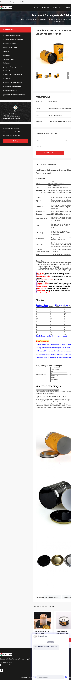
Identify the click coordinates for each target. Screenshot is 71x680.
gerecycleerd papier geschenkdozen (13, 67)
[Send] (66, 677)
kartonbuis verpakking (52, 597)
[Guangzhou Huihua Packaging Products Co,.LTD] (6, 7)
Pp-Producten (7, 78)
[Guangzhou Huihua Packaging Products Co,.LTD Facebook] (1, 670)
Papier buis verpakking (9, 43)
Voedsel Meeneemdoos (10, 90)
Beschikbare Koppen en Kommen (12, 82)
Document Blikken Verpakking (12, 35)
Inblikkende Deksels (9, 59)
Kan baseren (6, 63)
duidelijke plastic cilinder (10, 47)
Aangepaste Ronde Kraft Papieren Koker (42, 632)
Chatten (15, 141)
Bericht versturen (50, 153)
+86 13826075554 (19, 132)
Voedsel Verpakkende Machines (12, 74)
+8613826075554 (15, 135)
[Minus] (66, 636)
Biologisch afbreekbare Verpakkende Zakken (14, 95)
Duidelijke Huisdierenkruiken (11, 71)
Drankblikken (6, 55)
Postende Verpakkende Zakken (12, 86)
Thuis (22, 19)
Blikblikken (6, 51)
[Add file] (34, 677)
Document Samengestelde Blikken (36, 19)
